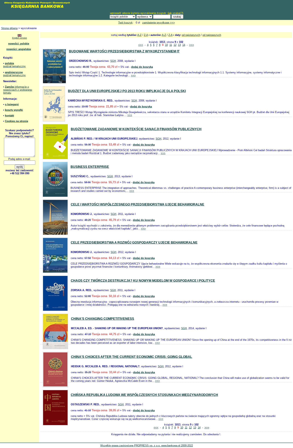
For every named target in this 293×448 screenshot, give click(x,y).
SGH (113, 60)
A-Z (139, 34)
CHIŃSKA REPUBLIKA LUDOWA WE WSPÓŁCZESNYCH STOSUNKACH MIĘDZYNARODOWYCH (144, 395)
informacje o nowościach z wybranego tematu (17, 89)
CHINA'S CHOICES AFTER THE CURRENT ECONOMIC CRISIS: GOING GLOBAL (131, 356)
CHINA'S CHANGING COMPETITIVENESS (102, 318)
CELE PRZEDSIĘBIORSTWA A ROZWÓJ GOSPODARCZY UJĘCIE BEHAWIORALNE (134, 242)
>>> (191, 44)
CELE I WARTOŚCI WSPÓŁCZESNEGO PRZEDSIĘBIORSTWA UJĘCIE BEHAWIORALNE (137, 204)
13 (179, 44)
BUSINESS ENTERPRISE (90, 166)
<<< (140, 44)
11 (170, 44)
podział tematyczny (14, 66)
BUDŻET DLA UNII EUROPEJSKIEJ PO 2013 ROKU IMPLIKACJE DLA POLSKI (127, 91)
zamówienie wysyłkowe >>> (158, 22)
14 (183, 44)
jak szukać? (175, 13)
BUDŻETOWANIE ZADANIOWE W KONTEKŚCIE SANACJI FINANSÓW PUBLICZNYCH (136, 129)
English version (19, 38)
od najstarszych (191, 34)
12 (175, 44)
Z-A (146, 34)
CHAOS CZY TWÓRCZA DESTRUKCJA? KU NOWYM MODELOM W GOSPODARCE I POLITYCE (143, 280)
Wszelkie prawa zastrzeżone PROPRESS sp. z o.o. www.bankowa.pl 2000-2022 (146, 445)
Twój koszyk (125, 22)
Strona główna (9, 28)
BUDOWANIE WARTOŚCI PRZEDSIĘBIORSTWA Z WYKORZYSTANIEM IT (124, 51)
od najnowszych (212, 34)
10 (166, 44)
